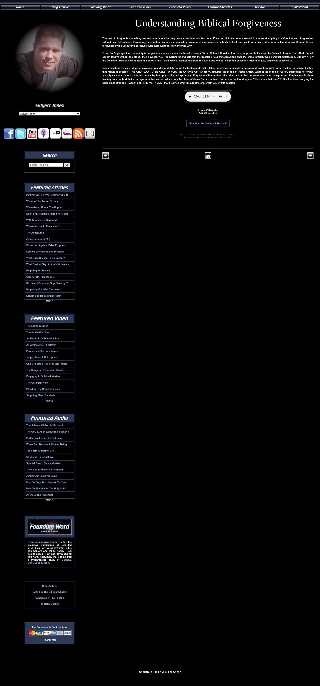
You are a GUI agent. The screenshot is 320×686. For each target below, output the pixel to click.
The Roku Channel (49, 603)
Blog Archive (49, 586)
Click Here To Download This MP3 (208, 123)
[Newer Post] (105, 158)
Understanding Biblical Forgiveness (208, 23)
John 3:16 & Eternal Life (40, 450)
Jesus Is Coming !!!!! (38, 239)
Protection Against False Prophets (46, 245)
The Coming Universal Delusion (44, 469)
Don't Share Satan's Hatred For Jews (47, 213)
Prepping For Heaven (38, 270)
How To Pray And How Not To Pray (46, 482)
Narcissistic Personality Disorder (45, 251)
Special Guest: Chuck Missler (43, 463)
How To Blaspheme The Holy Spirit (46, 488)
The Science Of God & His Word (44, 425)
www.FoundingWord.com (42, 542)
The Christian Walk (37, 382)
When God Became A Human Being (46, 444)
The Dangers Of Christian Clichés (45, 370)
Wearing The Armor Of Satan (42, 201)
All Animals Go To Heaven (41, 344)
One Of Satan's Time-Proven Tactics (46, 363)
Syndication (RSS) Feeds (49, 598)
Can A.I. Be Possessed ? (40, 277)
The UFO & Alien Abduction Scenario (47, 431)
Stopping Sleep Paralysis (40, 395)
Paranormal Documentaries (42, 351)
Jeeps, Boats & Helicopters (41, 357)
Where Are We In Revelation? (43, 226)
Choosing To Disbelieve (40, 457)
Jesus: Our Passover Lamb (41, 476)
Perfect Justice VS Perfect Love (44, 438)
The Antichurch (35, 232)
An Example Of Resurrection (42, 338)
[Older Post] (310, 158)
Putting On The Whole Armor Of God (47, 194)
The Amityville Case (37, 332)
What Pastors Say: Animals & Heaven (47, 264)
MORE (49, 301)
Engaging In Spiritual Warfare (43, 376)
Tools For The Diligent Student (49, 592)
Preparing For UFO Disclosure (43, 289)
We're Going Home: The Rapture (44, 207)
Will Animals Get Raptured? (42, 220)
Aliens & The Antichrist (39, 494)
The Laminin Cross (37, 326)
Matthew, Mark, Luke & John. (50, 561)
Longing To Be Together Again (43, 295)
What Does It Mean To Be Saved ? (45, 258)
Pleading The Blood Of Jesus (43, 389)
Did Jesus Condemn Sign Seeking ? (47, 283)
